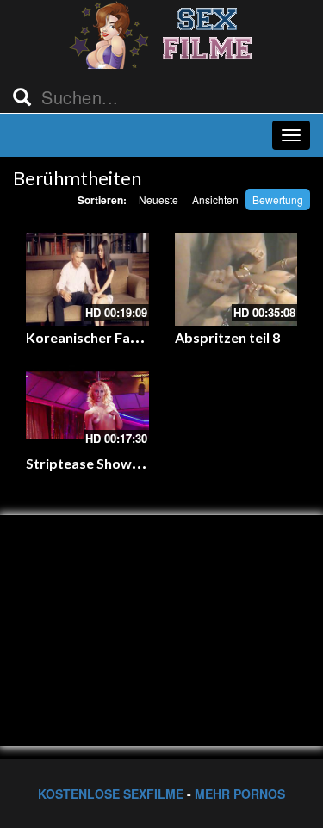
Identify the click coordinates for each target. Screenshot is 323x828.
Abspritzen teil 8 (227, 337)
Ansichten (215, 199)
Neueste (158, 199)
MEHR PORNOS (240, 793)
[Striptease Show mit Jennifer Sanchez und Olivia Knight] (87, 405)
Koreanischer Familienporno (117, 337)
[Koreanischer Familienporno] (87, 279)
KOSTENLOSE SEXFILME (110, 793)
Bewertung (277, 199)
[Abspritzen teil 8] (236, 279)
